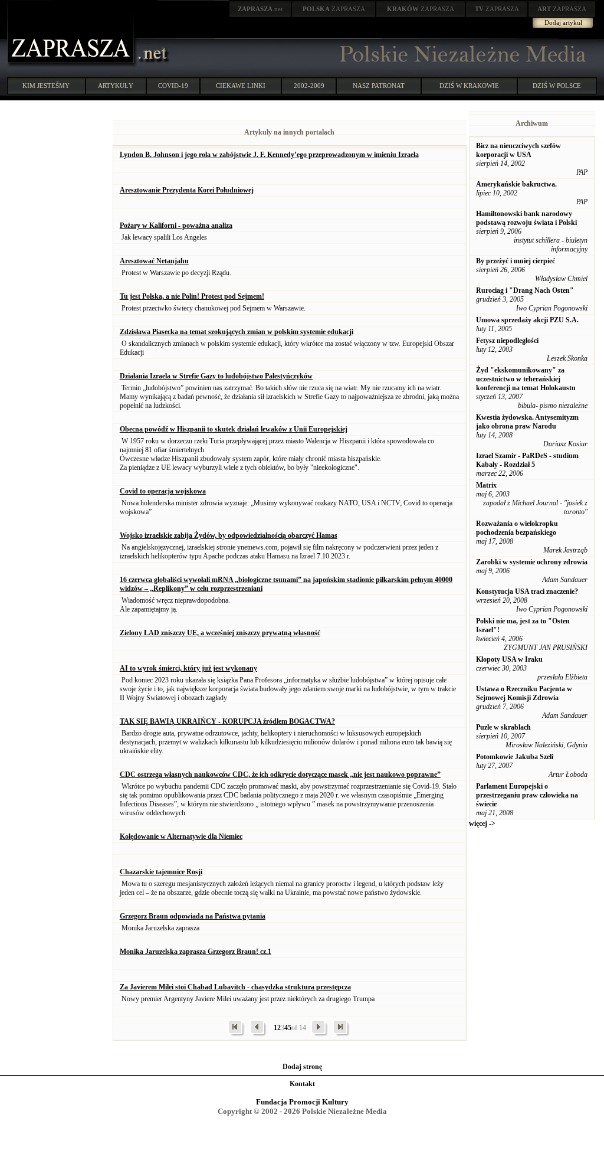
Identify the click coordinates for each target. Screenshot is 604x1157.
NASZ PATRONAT (379, 85)
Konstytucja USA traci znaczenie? (527, 591)
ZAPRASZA (334, 8)
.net (260, 8)
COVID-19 (173, 85)
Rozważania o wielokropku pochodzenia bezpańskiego (517, 528)
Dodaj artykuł (563, 22)
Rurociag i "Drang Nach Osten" (525, 290)
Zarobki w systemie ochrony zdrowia (531, 562)
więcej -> (482, 823)
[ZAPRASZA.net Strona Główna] (72, 65)
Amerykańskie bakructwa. (516, 184)
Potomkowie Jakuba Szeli (514, 757)
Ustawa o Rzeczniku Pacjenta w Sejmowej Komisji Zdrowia (524, 693)
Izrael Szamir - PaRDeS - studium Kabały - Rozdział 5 (527, 460)
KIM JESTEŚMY (46, 85)
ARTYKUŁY (115, 85)
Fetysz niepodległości (507, 340)
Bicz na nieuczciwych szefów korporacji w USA (518, 150)
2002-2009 (309, 85)
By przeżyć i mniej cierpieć (515, 261)
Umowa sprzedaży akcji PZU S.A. (527, 320)
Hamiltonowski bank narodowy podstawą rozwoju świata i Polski (526, 218)
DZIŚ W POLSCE (557, 85)
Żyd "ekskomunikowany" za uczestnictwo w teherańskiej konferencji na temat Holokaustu (526, 379)
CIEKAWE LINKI (240, 85)
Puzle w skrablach (503, 727)
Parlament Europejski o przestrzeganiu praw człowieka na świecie (527, 795)
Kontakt (302, 1084)
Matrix (486, 485)
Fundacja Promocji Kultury (302, 1101)
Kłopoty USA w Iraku (509, 659)
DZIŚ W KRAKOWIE (469, 85)
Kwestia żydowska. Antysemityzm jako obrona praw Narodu (527, 421)
